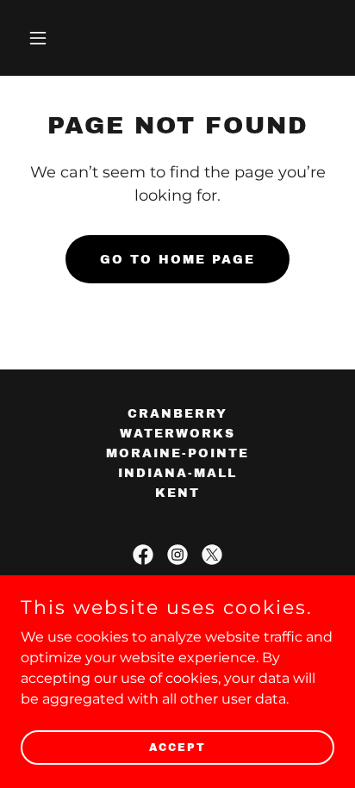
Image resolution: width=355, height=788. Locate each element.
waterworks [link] (177, 433)
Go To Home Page (177, 259)
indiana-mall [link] (177, 473)
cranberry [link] (177, 413)
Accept (177, 747)
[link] (143, 554)
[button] (44, 38)
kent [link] (177, 493)
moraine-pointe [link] (177, 453)
